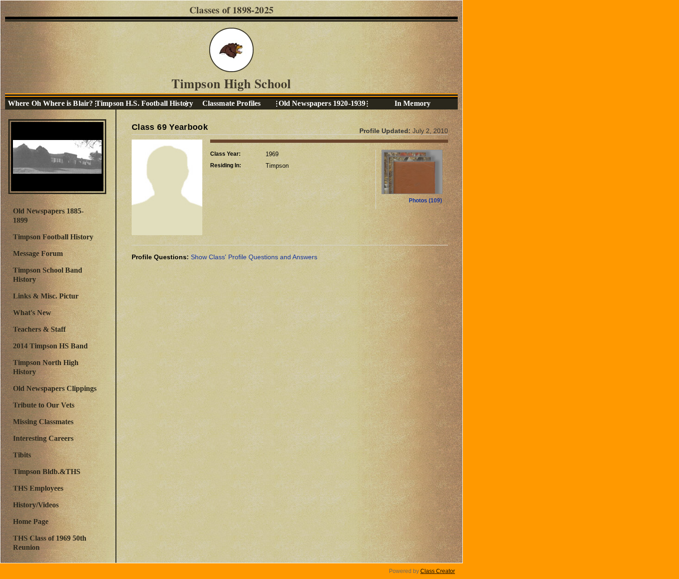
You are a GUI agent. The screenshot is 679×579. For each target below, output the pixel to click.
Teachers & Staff (39, 329)
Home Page (30, 521)
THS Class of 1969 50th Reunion (49, 542)
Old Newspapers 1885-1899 (48, 215)
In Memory (412, 103)
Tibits (22, 455)
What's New (32, 313)
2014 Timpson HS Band (50, 346)
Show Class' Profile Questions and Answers (254, 257)
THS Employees (38, 488)
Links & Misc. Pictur (46, 296)
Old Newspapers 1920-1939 (322, 103)
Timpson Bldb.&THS (46, 471)
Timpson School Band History (47, 274)
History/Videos (36, 505)
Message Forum (38, 253)
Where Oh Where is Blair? (50, 103)
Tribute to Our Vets (43, 405)
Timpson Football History (53, 237)
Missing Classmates (43, 422)
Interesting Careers (43, 438)
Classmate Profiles (231, 103)
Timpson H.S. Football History (141, 103)
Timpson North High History (46, 367)
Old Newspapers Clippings (55, 388)
